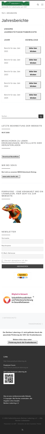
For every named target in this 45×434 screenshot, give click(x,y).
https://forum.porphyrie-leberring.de (15, 367)
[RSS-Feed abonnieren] (22, 429)
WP (15, 424)
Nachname (6, 245)
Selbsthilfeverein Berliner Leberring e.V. (23, 418)
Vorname (5, 238)
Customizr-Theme (35, 424)
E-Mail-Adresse (8, 253)
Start (3, 13)
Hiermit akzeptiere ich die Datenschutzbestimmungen (15, 261)
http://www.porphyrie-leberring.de (14, 361)
